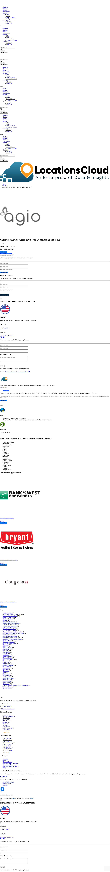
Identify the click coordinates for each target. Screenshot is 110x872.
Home (4, 184)
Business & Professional (9, 621)
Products (5, 7)
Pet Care (5, 669)
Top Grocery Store (8, 738)
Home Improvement (8, 659)
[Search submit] (1, 49)
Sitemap (5, 785)
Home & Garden (7, 658)
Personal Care (6, 668)
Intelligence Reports (11, 19)
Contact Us (9, 23)
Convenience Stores (8, 634)
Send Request (4, 272)
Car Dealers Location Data (10, 624)
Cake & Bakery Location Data (11, 623)
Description (6, 390)
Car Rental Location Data (9, 626)
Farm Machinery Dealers (9, 643)
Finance (5, 646)
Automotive (6, 719)
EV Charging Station (8, 642)
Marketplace (6, 662)
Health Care (6, 655)
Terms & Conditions (8, 782)
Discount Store (7, 640)
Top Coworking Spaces (9, 743)
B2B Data (5, 10)
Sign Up (14, 798)
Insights (5, 13)
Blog (7, 14)
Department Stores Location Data (11, 637)
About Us (8, 21)
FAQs (4, 767)
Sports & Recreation (8, 678)
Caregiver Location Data (9, 629)
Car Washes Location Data (10, 627)
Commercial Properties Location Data (12, 632)
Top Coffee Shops (7, 750)
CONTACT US (4, 388)
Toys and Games (7, 687)
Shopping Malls (7, 676)
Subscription (6, 11)
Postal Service (6, 673)
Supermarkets (6, 682)
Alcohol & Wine (7, 613)
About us (5, 759)
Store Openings (7, 681)
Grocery (5, 653)
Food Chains (6, 649)
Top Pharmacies (7, 748)
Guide (8, 16)
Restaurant (6, 675)
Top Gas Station (7, 741)
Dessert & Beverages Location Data (12, 639)
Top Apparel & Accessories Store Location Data (15, 685)
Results (2, 50)
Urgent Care (6, 688)
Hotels (5, 660)
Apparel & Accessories (9, 716)
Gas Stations (6, 652)
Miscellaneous (6, 663)
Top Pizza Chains (7, 740)
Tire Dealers (6, 684)
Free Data (5, 650)
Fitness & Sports (7, 647)
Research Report (10, 17)
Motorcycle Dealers (8, 665)
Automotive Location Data (10, 616)
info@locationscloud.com (6, 335)
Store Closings (7, 679)
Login (31, 798)
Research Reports (7, 762)
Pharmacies (6, 671)
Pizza (4, 672)
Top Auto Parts (7, 745)
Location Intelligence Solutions (11, 766)
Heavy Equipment (7, 656)
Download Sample (7, 253)
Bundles (5, 8)
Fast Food (5, 645)
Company (5, 20)
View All (5, 732)
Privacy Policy (7, 783)
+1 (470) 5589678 (4, 328)
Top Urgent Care (7, 744)
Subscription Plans (8, 764)
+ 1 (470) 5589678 (6, 706)
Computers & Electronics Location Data (13, 633)
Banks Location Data (8, 617)
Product (5, 185)
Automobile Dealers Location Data (12, 614)
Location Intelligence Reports (10, 763)
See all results (4, 52)
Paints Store (6, 666)
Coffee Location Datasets (9, 630)
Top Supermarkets (7, 747)
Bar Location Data (8, 618)
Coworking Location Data (10, 636)
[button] (55, 26)
